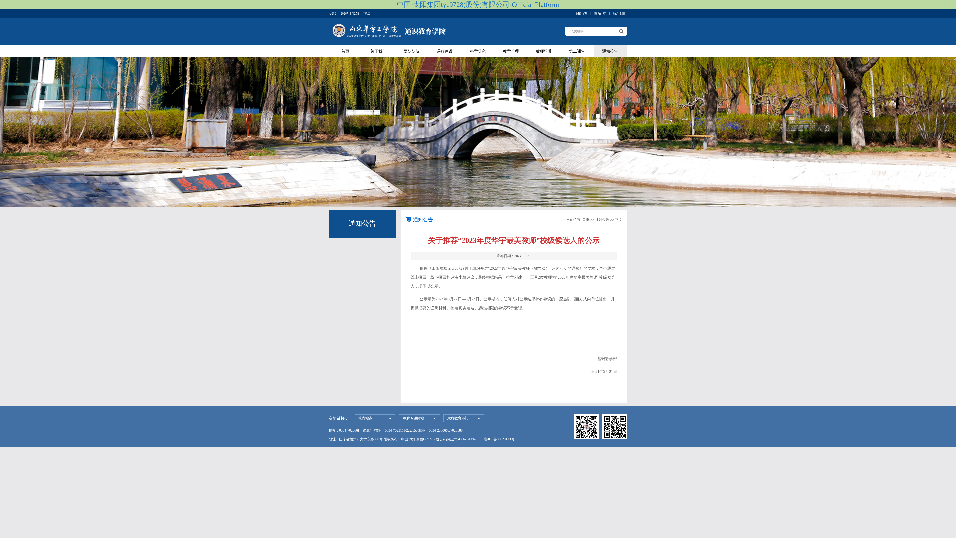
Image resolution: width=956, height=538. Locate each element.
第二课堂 (577, 51)
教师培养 (544, 51)
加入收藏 (619, 13)
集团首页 (581, 13)
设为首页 (600, 13)
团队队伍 (411, 51)
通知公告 (610, 51)
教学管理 (511, 51)
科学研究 (478, 51)
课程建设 (445, 51)
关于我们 (378, 51)
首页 (345, 51)
